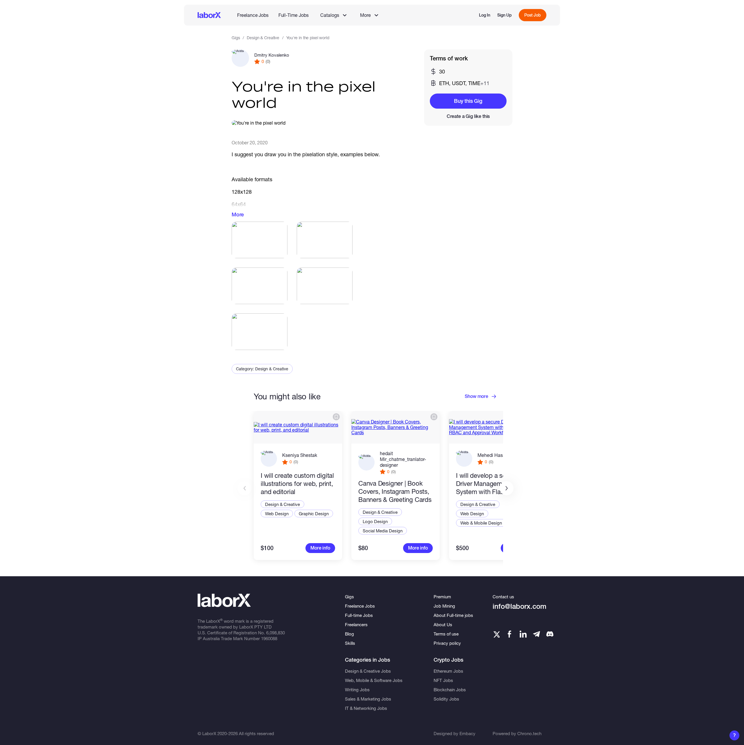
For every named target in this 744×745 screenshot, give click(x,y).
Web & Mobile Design (481, 522)
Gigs (236, 37)
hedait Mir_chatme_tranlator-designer (403, 459)
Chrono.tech (529, 733)
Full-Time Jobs (293, 15)
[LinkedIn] (523, 634)
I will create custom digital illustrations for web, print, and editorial (297, 484)
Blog (349, 633)
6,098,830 (275, 632)
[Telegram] (536, 634)
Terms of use (446, 633)
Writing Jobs (357, 689)
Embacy (467, 733)
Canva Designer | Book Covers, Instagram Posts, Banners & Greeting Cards (395, 491)
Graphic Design (314, 513)
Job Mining (444, 605)
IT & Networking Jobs (366, 708)
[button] (507, 488)
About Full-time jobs (453, 615)
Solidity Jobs (446, 698)
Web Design (277, 513)
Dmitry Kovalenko (271, 55)
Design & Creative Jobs (368, 671)
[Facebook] (509, 634)
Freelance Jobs (253, 15)
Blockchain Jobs (450, 689)
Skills (350, 643)
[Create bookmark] (336, 416)
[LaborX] (209, 15)
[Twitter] (496, 634)
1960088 (269, 638)
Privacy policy (447, 643)
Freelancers (356, 624)
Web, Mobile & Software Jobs (374, 680)
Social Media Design (383, 530)
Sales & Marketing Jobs (368, 698)
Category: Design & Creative (262, 368)
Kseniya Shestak (299, 455)
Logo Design (375, 521)
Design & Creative (263, 37)
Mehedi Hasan (492, 455)
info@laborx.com (519, 606)
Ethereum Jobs (448, 671)
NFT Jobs (443, 680)
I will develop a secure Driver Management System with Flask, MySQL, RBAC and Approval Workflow (487, 484)
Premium (442, 596)
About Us (443, 624)
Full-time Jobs (359, 615)
